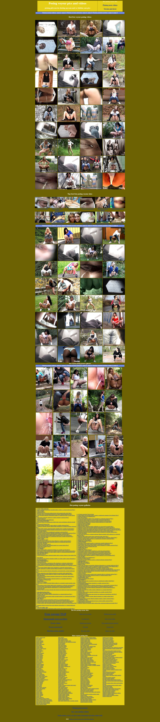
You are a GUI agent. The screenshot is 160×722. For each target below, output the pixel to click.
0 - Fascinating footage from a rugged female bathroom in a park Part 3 (94, 522)
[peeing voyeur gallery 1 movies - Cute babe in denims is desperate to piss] (91, 70)
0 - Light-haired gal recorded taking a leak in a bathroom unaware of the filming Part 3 (98, 515)
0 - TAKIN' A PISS (40, 538)
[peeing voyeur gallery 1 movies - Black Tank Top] (91, 362)
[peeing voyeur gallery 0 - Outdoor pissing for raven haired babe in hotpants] (114, 87)
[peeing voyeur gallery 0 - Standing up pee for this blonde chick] (69, 155)
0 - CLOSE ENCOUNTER (83, 584)
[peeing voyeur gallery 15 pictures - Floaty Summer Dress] (113, 389)
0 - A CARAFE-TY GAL (82, 599)
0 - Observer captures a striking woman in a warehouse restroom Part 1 (94, 553)
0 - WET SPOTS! (40, 598)
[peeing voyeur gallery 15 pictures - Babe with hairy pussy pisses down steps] (44, 411)
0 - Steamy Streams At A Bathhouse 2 (86, 516)
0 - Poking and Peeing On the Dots (85, 578)
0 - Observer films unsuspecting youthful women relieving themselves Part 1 (54, 586)
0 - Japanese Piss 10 (41, 554)
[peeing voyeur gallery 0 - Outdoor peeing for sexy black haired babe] (114, 70)
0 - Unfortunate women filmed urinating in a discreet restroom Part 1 (93, 550)
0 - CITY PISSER (39, 548)
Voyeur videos (55, 623)
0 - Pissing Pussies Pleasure (83, 523)
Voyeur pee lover (110, 9)
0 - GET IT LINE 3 (81, 597)
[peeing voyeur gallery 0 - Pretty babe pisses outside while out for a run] (91, 311)
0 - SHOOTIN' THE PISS (41, 543)
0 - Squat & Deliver (81, 573)
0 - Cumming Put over (82, 593)
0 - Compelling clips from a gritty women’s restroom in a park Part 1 (93, 544)
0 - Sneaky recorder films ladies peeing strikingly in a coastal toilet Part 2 (94, 589)
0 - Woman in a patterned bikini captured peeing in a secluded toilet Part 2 (54, 578)
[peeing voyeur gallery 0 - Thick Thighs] (46, 345)
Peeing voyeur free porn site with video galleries (81, 719)
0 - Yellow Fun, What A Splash (84, 572)
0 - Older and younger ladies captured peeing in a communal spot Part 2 (53, 542)
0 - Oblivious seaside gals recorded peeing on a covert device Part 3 (52, 545)
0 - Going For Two (40, 588)
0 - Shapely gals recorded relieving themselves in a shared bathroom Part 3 (54, 594)
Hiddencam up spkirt (110, 614)
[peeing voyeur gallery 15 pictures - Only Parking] (61, 457)
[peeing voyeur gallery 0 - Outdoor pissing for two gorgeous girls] (91, 172)
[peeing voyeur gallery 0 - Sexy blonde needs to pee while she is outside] (91, 36)
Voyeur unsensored (55, 627)
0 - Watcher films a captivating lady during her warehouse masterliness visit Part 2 (97, 594)
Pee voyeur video (110, 619)
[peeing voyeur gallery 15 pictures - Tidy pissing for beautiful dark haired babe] (44, 389)
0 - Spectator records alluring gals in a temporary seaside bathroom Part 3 (95, 543)
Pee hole (85, 627)
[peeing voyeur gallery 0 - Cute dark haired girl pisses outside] (114, 138)
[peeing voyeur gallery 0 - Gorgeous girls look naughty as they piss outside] (114, 53)
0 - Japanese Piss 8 (40, 595)
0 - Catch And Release (41, 530)
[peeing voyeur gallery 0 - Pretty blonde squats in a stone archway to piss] (69, 294)
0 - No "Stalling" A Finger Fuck (43, 579)
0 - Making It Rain (81, 564)
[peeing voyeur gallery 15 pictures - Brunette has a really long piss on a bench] (97, 502)
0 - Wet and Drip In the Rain (83, 524)
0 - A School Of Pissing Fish (42, 524)
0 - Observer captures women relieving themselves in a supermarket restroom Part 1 (97, 585)
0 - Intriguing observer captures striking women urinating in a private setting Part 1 (97, 532)
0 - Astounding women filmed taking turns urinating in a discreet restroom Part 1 (55, 585)
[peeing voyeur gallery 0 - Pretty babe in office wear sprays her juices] (69, 121)
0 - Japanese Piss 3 (40, 512)
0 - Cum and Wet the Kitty (42, 539)
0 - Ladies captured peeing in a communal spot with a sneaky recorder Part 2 (54, 536)
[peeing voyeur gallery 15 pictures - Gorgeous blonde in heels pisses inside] (61, 434)
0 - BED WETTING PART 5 (42, 553)
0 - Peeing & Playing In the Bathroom (45, 519)
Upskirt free (109, 627)
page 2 (59, 12)
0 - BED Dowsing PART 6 (83, 525)
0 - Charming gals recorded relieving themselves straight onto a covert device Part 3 (97, 570)
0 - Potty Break (39, 557)
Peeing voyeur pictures (74, 12)
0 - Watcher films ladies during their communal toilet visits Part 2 (92, 536)
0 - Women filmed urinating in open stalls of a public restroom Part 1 (52, 525)
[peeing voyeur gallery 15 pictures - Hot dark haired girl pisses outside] (61, 389)
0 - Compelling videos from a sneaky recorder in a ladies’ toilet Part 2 (93, 552)
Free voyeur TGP (55, 614)
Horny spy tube (110, 631)
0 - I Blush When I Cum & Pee (84, 602)
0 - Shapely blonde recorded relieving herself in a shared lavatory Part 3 (94, 575)
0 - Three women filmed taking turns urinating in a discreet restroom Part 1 (54, 567)
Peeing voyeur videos (49, 12)
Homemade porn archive (55, 619)
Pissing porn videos (110, 5)
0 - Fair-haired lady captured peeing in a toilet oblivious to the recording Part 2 (96, 555)
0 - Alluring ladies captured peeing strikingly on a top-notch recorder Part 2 (54, 602)
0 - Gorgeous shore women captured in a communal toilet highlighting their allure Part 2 (98, 569)
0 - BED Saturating (40, 575)
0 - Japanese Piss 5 (81, 560)
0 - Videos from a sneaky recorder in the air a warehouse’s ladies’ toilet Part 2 (95, 580)
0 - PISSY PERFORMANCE (42, 560)
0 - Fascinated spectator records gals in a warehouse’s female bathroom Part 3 (55, 600)
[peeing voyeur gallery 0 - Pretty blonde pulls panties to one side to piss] (46, 294)
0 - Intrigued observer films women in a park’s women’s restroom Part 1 (94, 520)
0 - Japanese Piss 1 (81, 548)
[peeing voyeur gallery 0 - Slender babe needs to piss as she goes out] (114, 243)
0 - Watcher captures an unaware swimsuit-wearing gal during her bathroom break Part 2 (98, 528)
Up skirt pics (85, 619)
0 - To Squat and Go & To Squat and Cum (87, 546)
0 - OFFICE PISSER (81, 542)
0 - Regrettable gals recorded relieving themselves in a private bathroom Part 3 (96, 587)
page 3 (64, 12)
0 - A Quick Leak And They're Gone (85, 514)
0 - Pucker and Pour (81, 588)
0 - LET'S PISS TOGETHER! (42, 520)
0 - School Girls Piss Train (42, 537)
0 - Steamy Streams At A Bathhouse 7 (86, 557)
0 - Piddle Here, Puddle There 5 (43, 544)
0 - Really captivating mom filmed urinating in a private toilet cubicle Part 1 (54, 573)
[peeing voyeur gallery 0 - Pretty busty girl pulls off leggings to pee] (46, 155)
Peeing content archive (100, 12)
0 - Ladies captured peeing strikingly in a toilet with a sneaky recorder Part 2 (54, 564)
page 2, (110, 12)
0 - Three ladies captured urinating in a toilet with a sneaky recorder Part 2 (95, 568)
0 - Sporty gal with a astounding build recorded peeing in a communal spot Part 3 (55, 596)
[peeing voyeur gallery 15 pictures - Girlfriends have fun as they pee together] (79, 502)
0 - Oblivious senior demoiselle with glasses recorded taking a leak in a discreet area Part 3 (99, 529)
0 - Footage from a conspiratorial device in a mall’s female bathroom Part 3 (54, 514)
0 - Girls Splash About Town (42, 592)
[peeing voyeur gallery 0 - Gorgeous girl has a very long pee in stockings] (69, 36)
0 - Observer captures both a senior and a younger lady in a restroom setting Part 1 (97, 537)
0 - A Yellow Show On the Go (84, 576)
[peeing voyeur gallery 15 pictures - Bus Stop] (79, 479)
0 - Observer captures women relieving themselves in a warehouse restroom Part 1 (56, 533)
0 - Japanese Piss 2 (40, 577)
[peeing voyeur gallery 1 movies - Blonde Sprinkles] (46, 243)
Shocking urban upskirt (55, 631)
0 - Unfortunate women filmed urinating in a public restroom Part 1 (93, 583)
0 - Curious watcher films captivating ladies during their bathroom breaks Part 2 (55, 608)
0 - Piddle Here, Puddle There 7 (84, 549)
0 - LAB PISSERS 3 (81, 579)
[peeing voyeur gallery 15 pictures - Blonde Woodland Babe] (44, 434)
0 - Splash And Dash (82, 533)
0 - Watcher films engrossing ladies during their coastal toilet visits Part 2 (53, 513)
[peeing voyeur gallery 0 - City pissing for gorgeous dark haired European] (114, 362)
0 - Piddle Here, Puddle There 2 (43, 546)
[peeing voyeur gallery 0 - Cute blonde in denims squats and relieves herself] (114, 104)
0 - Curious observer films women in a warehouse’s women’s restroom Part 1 (95, 538)
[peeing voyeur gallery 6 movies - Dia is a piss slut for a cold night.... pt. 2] (114, 155)
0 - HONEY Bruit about (82, 547)
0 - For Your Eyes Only (41, 559)
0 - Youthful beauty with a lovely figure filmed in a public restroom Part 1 (53, 540)
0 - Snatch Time (80, 590)
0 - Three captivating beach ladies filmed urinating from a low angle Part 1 (54, 535)
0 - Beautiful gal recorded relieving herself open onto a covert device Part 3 (95, 530)
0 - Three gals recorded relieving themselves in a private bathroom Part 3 (53, 587)
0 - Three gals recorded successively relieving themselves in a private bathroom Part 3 (98, 565)
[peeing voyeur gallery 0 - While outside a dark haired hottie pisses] (69, 243)
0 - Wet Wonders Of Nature (83, 563)
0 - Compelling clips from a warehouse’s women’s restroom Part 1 (52, 532)
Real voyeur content (85, 614)
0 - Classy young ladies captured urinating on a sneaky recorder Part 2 (53, 549)
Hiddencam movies (85, 623)
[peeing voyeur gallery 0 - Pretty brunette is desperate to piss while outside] (114, 121)
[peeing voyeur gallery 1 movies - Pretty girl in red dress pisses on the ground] (114, 328)
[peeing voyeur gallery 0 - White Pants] (46, 277)
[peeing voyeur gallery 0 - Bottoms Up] (69, 53)
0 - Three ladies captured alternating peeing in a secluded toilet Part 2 (53, 599)
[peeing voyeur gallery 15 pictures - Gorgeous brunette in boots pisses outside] (97, 479)
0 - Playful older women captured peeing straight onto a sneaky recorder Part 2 (55, 528)
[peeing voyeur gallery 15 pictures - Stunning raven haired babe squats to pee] (96, 434)
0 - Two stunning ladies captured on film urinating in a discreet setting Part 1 (54, 563)
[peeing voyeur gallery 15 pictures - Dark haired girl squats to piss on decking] (115, 479)
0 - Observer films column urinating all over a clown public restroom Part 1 (95, 600)
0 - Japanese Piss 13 (41, 597)
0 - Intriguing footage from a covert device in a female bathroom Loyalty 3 (95, 586)
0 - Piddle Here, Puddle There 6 (84, 540)
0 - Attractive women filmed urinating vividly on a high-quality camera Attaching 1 (56, 558)
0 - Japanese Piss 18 (41, 562)
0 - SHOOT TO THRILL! (41, 582)
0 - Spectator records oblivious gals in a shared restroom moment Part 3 (94, 559)
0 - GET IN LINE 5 (81, 556)
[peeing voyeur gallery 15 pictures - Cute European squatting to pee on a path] (113, 411)
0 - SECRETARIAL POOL (83, 577)
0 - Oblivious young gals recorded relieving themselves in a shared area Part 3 (96, 527)
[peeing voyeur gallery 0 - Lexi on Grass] (46, 311)
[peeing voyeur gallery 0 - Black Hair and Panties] (91, 260)
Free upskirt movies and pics (110, 623)
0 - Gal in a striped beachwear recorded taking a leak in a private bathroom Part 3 (55, 509)
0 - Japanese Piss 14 (41, 518)
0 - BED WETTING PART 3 (83, 562)
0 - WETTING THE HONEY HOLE (43, 593)
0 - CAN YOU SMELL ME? (42, 607)
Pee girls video (85, 631)
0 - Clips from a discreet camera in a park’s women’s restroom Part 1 (52, 517)
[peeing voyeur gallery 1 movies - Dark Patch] (69, 104)
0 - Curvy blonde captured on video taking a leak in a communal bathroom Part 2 (55, 552)
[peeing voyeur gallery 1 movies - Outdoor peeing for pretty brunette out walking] (46, 172)
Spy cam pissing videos (80, 712)
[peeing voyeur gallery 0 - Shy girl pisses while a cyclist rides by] (91, 53)
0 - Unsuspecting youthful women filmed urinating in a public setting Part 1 (95, 596)
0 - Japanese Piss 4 (40, 547)
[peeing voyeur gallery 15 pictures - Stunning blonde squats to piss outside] (44, 457)
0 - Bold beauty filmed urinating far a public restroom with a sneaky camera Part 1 (55, 550)
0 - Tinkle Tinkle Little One (42, 508)
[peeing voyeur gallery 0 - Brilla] (114, 172)
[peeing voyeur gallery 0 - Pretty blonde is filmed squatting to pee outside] (69, 277)
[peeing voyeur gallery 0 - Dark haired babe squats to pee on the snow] (46, 121)
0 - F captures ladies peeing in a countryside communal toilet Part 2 (93, 519)
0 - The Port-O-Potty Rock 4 (83, 558)
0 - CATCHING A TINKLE (83, 595)
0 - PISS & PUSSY (40, 510)
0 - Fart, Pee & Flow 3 (82, 517)
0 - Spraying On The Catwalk (84, 539)
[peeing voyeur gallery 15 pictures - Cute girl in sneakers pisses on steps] (115, 457)
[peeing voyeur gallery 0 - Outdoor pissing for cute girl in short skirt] (69, 311)
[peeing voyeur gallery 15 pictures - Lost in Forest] (61, 502)
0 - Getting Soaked (81, 582)
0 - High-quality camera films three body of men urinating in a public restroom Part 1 (97, 545)
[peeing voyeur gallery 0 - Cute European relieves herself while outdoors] (91, 345)
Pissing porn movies (80, 708)
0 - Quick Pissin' (40, 580)
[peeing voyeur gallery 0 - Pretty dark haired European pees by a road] (114, 311)
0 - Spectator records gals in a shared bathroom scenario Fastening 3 (93, 554)
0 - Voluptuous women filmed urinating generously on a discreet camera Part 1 (55, 529)
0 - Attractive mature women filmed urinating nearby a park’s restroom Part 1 (95, 598)
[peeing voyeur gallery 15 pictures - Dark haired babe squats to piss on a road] (44, 479)
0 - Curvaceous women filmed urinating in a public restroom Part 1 (93, 567)
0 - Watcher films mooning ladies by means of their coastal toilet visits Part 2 (54, 574)
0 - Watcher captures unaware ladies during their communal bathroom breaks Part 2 (97, 603)
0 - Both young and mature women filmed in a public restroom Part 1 (52, 534)
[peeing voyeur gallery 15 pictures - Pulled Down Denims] (79, 411)
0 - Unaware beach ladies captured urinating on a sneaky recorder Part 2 (94, 592)
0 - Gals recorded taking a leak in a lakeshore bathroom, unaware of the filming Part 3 (97, 566)
